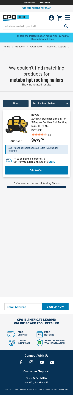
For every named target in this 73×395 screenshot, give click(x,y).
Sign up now (55, 306)
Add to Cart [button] (37, 170)
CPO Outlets (45, 2)
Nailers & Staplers (56, 46)
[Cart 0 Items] (59, 18)
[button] (50, 103)
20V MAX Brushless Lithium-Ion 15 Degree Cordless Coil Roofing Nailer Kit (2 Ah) (49, 122)
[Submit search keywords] (66, 26)
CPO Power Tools (29, 2)
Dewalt (36, 114)
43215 (51, 161)
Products (20, 46)
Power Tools (36, 46)
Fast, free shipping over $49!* (36, 8)
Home (7, 46)
